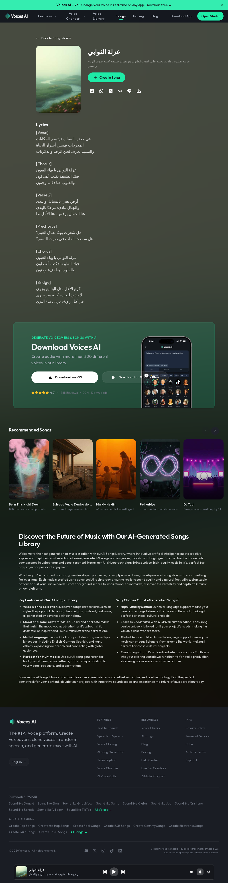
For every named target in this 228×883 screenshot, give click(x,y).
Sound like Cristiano (189, 803)
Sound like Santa (107, 803)
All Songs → (79, 832)
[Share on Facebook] (92, 91)
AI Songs (147, 736)
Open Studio (210, 16)
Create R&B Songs (117, 826)
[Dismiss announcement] (222, 5)
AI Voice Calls (106, 776)
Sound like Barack (21, 810)
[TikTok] (112, 850)
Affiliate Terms (196, 752)
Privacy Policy (195, 728)
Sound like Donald (21, 803)
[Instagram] (103, 850)
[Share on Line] (129, 91)
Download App (181, 16)
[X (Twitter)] (95, 850)
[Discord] (86, 850)
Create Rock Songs (86, 826)
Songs (120, 16)
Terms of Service (198, 736)
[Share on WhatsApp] (101, 91)
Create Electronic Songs (186, 826)
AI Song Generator (110, 752)
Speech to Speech (110, 736)
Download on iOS (68, 377)
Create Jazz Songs (22, 832)
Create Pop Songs (22, 826)
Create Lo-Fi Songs (53, 832)
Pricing (138, 16)
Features (45, 16)
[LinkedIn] (120, 850)
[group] (114, 879)
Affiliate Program (153, 776)
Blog (154, 16)
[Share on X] (110, 91)
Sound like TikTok (79, 810)
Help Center (149, 760)
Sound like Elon (48, 803)
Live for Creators (153, 768)
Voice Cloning (107, 744)
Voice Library (98, 16)
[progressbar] (114, 879)
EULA (189, 744)
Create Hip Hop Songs (53, 826)
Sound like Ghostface (77, 803)
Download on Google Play (139, 377)
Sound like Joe (161, 803)
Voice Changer (73, 16)
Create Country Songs (149, 826)
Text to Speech (107, 728)
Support (191, 760)
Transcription (106, 760)
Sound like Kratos (135, 803)
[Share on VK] (120, 91)
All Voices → (103, 810)
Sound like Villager (50, 810)
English (17, 762)
